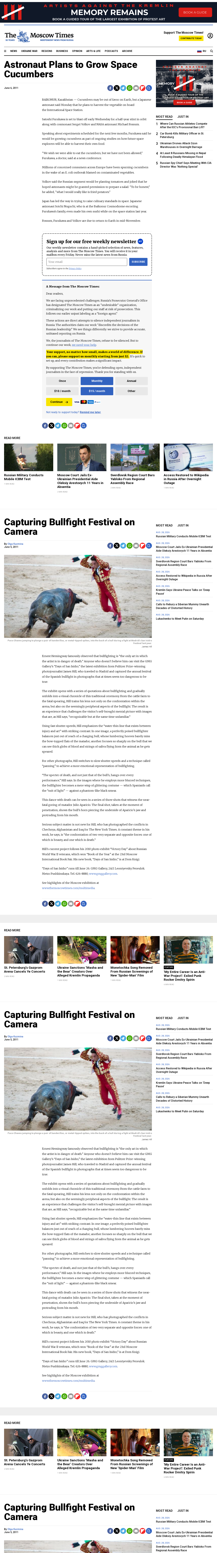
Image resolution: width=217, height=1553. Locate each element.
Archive (127, 51)
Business (62, 51)
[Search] (211, 51)
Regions (47, 51)
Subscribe (138, 261)
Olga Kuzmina (15, 544)
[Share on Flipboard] (142, 88)
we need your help (84, 345)
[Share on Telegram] (123, 88)
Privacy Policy (75, 268)
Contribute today (191, 38)
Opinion (77, 51)
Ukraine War (29, 51)
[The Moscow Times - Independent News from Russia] (39, 36)
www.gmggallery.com (103, 873)
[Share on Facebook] (110, 88)
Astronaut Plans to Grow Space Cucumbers (70, 69)
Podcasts (111, 51)
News (13, 51)
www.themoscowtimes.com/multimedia (68, 888)
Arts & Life (93, 51)
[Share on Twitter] (117, 88)
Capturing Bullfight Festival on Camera (69, 526)
